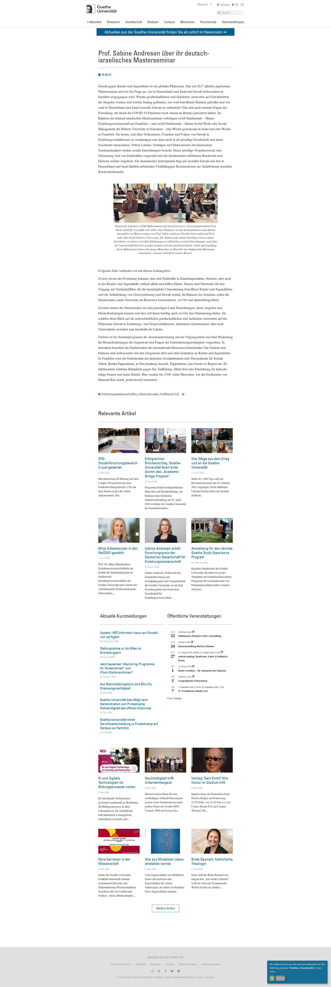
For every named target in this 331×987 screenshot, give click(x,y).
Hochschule (208, 22)
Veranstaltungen (233, 22)
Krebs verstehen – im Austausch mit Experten (202, 670)
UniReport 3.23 (169, 394)
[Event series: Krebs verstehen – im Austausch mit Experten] (193, 666)
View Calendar (174, 698)
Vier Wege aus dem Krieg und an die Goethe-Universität (210, 463)
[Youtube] (172, 971)
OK (272, 978)
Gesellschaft (133, 22)
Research (113, 22)
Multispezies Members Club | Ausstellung (199, 636)
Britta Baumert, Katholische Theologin (212, 861)
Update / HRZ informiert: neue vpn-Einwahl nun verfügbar (129, 634)
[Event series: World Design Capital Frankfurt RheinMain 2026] (221, 652)
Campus (169, 22)
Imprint (168, 977)
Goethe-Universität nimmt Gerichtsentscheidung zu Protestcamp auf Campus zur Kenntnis (129, 723)
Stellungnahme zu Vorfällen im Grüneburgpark (120, 650)
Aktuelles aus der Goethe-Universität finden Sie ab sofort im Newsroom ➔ (165, 32)
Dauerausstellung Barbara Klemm (196, 646)
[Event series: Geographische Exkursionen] (193, 676)
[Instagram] (152, 971)
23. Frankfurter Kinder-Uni (193, 691)
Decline (280, 978)
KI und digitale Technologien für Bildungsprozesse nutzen (117, 782)
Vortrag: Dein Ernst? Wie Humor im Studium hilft (209, 780)
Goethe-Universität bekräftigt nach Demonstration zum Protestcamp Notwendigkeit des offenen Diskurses (125, 704)
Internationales (149, 394)
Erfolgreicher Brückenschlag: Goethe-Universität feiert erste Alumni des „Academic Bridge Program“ (163, 467)
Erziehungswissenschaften (119, 394)
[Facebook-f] (165, 971)
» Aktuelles (94, 22)
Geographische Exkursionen (192, 680)
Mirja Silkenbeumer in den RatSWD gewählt (118, 550)
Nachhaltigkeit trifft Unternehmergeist (159, 780)
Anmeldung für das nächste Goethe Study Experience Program (212, 552)
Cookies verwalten (205, 977)
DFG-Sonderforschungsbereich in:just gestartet (117, 463)
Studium (152, 22)
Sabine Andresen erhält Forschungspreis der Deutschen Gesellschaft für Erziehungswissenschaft (165, 555)
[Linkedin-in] (159, 971)
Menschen (187, 22)
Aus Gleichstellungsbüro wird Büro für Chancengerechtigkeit (126, 686)
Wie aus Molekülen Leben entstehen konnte (164, 861)
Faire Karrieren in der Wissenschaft (114, 861)
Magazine (202, 4)
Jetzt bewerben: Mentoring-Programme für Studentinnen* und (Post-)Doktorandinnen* (127, 668)
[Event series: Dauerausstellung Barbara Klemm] (192, 642)
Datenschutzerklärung (184, 977)
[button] (165, 908)
